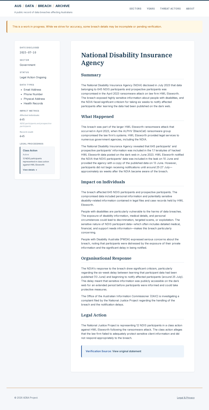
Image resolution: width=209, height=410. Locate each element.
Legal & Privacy (186, 397)
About (190, 8)
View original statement (126, 351)
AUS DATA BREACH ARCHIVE (42, 6)
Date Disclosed (29, 47)
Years (151, 8)
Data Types (27, 85)
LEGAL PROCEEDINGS (31, 144)
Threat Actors (170, 8)
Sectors (135, 8)
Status (24, 72)
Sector (24, 60)
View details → (30, 170)
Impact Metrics (29, 111)
